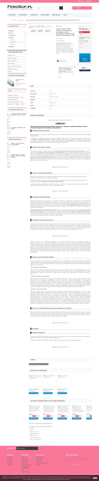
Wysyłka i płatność (26, 471)
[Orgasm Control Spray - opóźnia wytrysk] (49, 381)
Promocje (24, 457)
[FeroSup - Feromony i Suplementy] (20, 7)
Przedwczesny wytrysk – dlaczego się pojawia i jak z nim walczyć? (18, 114)
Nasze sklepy (24, 461)
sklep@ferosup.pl (75, 464)
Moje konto (39, 455)
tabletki (17, 104)
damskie (22, 104)
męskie (21, 101)
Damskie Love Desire (12, 68)
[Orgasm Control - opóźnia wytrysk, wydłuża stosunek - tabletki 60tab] (35, 381)
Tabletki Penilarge (12, 60)
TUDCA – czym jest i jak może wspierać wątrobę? (17, 144)
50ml (22, 97)
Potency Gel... (46, 414)
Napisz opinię (62, 61)
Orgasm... (31, 414)
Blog (65, 15)
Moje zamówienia (40, 457)
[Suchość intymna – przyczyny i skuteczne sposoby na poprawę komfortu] (8, 161)
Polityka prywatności (26, 464)
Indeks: (57, 38)
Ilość (80, 47)
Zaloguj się (88, 1)
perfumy (16, 95)
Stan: (57, 40)
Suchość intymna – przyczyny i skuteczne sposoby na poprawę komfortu (18, 156)
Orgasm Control (11, 55)
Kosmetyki (34, 15)
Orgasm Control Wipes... (19, 80)
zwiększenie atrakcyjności (13, 97)
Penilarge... (74, 414)
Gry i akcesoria (11, 35)
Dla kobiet (12, 39)
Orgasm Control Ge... (63, 389)
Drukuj (59, 77)
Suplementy (23, 15)
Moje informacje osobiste (41, 462)
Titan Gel (10, 71)
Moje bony (38, 464)
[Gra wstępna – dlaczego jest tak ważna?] (8, 131)
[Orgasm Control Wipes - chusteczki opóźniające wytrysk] (34, 33)
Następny (53, 33)
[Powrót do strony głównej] (8, 20)
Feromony (12, 15)
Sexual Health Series (12, 99)
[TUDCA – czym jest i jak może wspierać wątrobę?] (8, 148)
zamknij (95, 478)
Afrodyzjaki (45, 15)
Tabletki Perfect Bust (12, 58)
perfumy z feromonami (13, 101)
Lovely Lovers (11, 104)
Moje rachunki (39, 459)
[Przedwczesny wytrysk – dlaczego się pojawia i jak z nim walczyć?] (8, 119)
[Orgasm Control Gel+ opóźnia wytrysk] (64, 381)
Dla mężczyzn (13, 42)
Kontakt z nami (81, 1)
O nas (23, 469)
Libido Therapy (11, 63)
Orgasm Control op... (34, 389)
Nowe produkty (25, 459)
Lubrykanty (12, 44)
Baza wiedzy (56, 15)
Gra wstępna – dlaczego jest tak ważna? (18, 128)
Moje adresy (39, 461)
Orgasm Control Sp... (48, 389)
